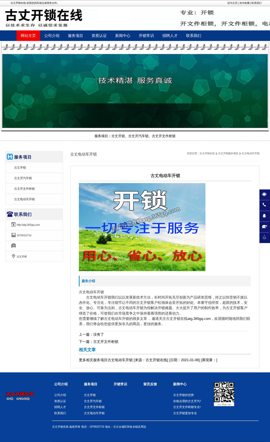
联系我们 (256, 2)
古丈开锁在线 (207, 153)
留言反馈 (150, 384)
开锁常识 (120, 384)
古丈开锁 (20, 167)
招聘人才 (60, 407)
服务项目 (100, 360)
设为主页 (232, 2)
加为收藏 (244, 2)
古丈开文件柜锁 (105, 342)
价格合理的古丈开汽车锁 (189, 401)
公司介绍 (61, 384)
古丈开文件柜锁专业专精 (189, 407)
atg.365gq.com (199, 319)
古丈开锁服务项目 (228, 153)
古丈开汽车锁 (23, 178)
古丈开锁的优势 (183, 395)
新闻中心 (180, 384)
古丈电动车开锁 (24, 199)
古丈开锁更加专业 (185, 413)
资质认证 (60, 401)
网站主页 (28, 36)
